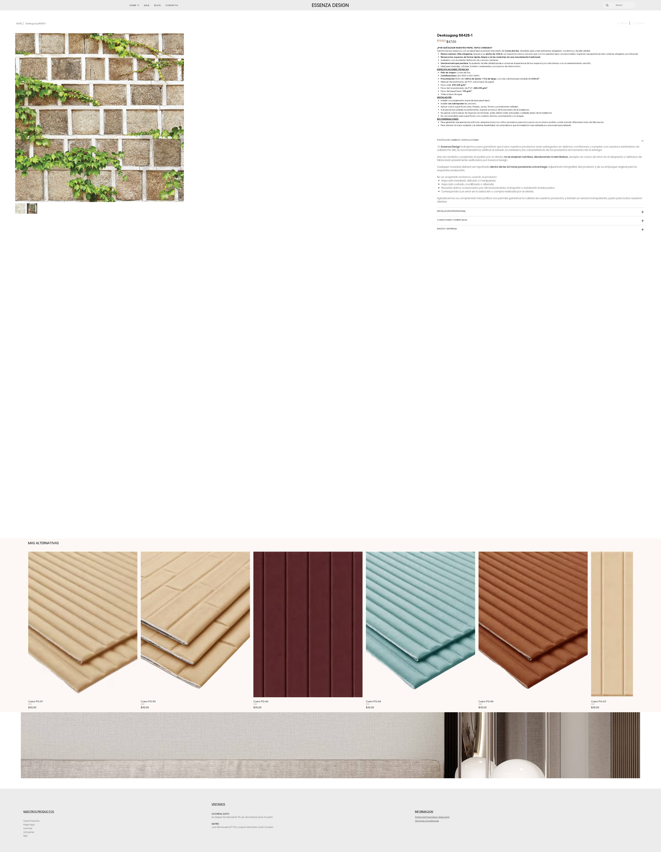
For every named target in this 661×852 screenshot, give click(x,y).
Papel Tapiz (29, 824)
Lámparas (28, 832)
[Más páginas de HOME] (138, 5)
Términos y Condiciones (427, 820)
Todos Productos (31, 820)
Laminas (27, 828)
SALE (25, 835)
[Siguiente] (638, 624)
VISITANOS (218, 804)
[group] (330, 630)
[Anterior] (23, 624)
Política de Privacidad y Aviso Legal (432, 816)
